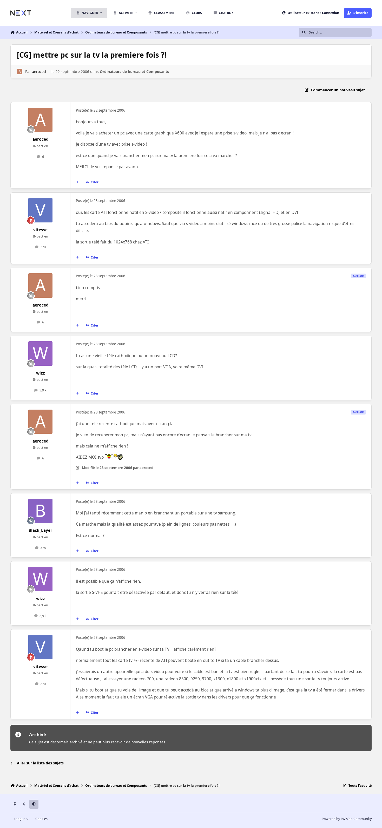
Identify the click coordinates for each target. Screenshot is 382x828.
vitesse (40, 230)
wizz (40, 373)
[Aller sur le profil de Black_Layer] (40, 511)
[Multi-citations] (77, 182)
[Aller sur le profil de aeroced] (19, 71)
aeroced (39, 71)
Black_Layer (40, 530)
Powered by (347, 819)
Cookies (41, 819)
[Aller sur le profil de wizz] (40, 353)
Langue (20, 819)
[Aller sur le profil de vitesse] (40, 210)
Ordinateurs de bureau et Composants (134, 71)
